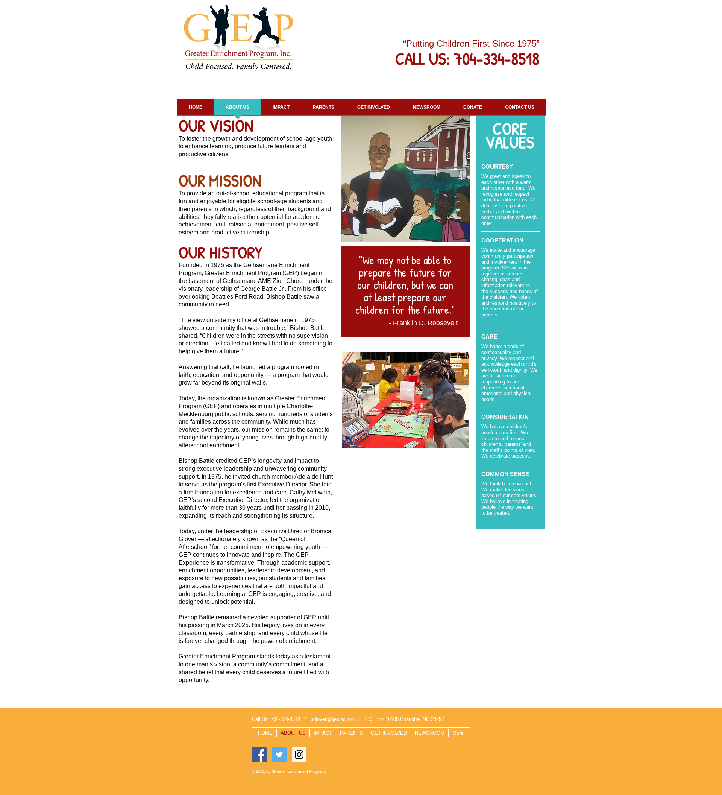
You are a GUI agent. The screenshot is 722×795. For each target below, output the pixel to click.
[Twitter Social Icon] (279, 754)
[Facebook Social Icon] (259, 754)
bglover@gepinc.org (332, 719)
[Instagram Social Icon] (299, 754)
